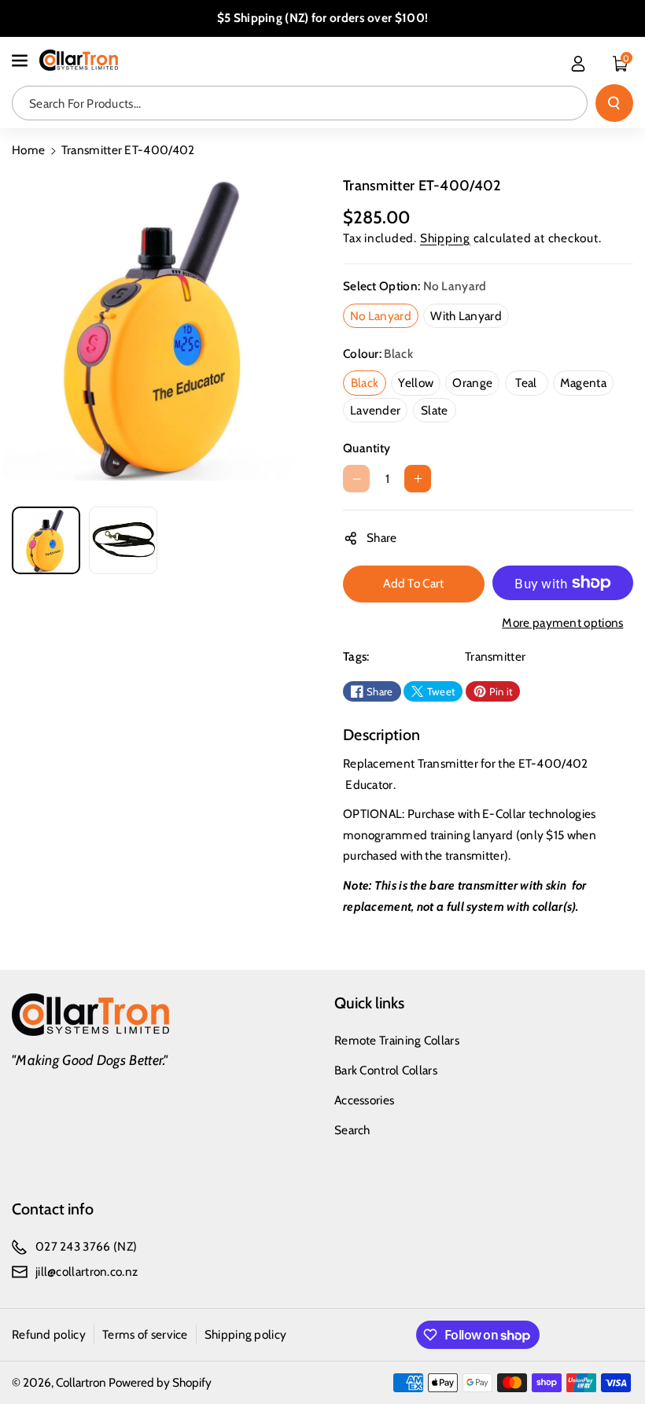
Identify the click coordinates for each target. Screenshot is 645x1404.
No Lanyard (384, 318)
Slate (438, 412)
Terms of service (145, 1334)
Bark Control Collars (385, 1070)
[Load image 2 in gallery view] (123, 541)
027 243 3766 (73, 1246)
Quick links (369, 1002)
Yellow (419, 384)
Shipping (445, 237)
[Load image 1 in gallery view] (46, 541)
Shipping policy (246, 1334)
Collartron (81, 1382)
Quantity (366, 447)
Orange (475, 384)
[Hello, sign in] (578, 63)
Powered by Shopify (160, 1382)
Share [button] (382, 537)
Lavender (378, 412)
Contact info (53, 1208)
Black (368, 384)
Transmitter (495, 656)
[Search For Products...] (614, 103)
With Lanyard (469, 318)
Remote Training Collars (396, 1040)
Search (352, 1129)
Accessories (364, 1100)
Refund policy (49, 1334)
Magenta (586, 384)
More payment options (562, 622)
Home (28, 149)
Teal (529, 384)
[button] (21, 60)
